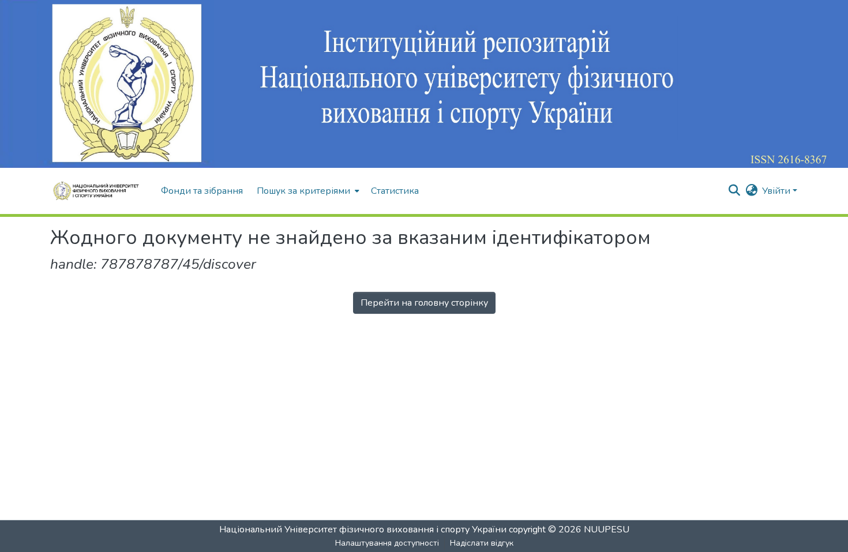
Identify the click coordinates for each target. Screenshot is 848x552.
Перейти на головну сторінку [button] (424, 302)
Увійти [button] (777, 191)
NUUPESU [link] (606, 529)
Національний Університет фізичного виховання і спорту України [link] (362, 529)
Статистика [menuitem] (395, 191)
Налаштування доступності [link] (387, 543)
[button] (99, 190)
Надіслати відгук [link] (481, 543)
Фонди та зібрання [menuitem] (202, 191)
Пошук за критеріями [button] (303, 191)
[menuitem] (306, 191)
